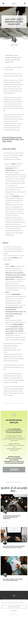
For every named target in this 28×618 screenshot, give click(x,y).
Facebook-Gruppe (17, 388)
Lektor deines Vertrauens (10, 367)
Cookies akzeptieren (14, 606)
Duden (5, 358)
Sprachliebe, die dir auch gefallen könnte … (14, 489)
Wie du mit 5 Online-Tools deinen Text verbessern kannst (13, 579)
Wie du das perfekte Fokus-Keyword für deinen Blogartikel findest (14, 547)
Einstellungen (14, 614)
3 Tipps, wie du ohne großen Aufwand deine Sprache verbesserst (11, 517)
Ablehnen (14, 610)
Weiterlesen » (6, 522)
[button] (3, 3)
